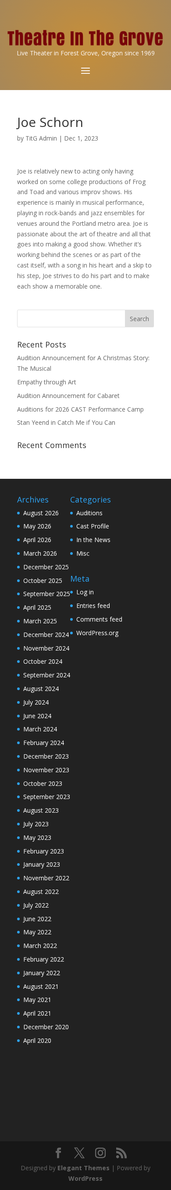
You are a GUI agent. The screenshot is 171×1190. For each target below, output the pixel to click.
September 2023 (46, 796)
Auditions (89, 513)
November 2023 (46, 770)
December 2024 (46, 634)
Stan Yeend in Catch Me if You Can (66, 422)
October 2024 (42, 661)
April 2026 (37, 539)
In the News (93, 539)
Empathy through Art (46, 382)
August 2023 (41, 810)
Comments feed (99, 619)
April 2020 (37, 1040)
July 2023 (36, 824)
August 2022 (41, 891)
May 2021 (37, 999)
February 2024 (43, 742)
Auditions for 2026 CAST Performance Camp (80, 409)
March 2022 (40, 945)
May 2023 (37, 837)
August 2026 (41, 513)
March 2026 (40, 553)
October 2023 (42, 783)
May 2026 (37, 526)
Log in (85, 592)
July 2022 (36, 905)
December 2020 (46, 1027)
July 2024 (36, 702)
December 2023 (46, 756)
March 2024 (40, 729)
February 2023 (43, 851)
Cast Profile (92, 526)
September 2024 (46, 675)
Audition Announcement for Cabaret (68, 395)
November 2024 (46, 648)
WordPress (85, 1178)
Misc (82, 553)
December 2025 (46, 567)
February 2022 (43, 959)
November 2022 (46, 878)
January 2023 (41, 864)
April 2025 (37, 607)
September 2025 (46, 594)
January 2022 (41, 973)
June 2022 (37, 919)
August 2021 (41, 986)
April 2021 (37, 1013)
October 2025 (42, 580)
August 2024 (41, 688)
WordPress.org (97, 633)
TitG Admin (41, 138)
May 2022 (37, 932)
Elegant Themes (83, 1168)
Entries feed (93, 605)
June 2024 (37, 716)
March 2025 (40, 621)
